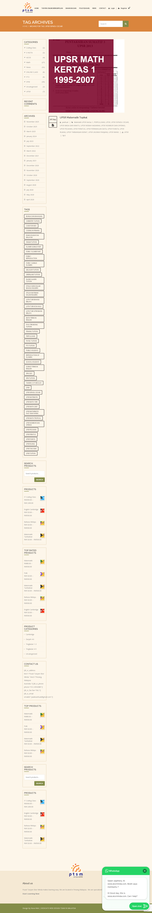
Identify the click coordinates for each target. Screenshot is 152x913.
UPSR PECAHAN (66, 129)
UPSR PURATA (113, 129)
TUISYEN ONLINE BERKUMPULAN (52, 8)
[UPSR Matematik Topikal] (53, 125)
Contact (102, 8)
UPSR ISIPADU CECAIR (120, 122)
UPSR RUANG (30, 444)
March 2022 (31, 151)
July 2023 (29, 141)
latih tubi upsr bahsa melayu (34, 312)
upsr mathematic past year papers (32, 412)
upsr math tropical (33, 418)
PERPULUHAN (99, 122)
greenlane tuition (33, 275)
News (94, 8)
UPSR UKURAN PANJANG (98, 132)
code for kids (31, 226)
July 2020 (29, 190)
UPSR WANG (114, 132)
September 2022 (32, 146)
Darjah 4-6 (30, 639)
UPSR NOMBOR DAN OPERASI (113, 125)
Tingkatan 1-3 (31, 644)
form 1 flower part (33, 252)
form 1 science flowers (31, 264)
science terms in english (32, 368)
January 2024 (31, 136)
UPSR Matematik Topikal (73, 117)
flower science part (33, 247)
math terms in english (31, 319)
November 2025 (32, 122)
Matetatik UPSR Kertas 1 (83, 122)
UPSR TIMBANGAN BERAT (77, 132)
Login (113, 8)
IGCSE (35, 57)
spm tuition (30, 378)
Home (37, 8)
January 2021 (31, 161)
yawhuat (65, 122)
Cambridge (30, 634)
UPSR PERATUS (79, 129)
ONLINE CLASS (35, 72)
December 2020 (32, 165)
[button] (145, 871)
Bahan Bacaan (71, 8)
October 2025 (31, 126)
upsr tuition (31, 453)
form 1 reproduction (31, 257)
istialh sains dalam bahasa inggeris (33, 287)
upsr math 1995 (32, 402)
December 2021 (32, 156)
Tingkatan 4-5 (31, 649)
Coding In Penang (33, 231)
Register (124, 8)
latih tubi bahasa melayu (32, 301)
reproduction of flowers (32, 356)
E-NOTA (35, 53)
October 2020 (31, 175)
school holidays (32, 362)
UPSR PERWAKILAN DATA (96, 129)
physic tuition (31, 341)
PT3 (35, 77)
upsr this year (31, 449)
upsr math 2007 (32, 407)
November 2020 (32, 170)
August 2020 (31, 185)
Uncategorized (35, 87)
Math (35, 62)
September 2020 (32, 180)
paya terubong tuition (32, 326)
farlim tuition (31, 242)
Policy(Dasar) (84, 8)
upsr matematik (32, 397)
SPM (35, 82)
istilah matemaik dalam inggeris (32, 294)
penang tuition (32, 331)
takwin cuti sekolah (33, 383)
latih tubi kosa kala (33, 306)
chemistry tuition (33, 221)
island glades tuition (31, 280)
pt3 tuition (30, 346)
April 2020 (30, 199)
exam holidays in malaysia (32, 236)
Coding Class (35, 48)
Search (39, 480)
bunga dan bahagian (34, 216)
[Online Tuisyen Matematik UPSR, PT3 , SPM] (28, 7)
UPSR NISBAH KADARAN (90, 125)
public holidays (32, 350)
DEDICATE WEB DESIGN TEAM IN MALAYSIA (58, 908)
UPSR (108, 122)
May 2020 (30, 195)
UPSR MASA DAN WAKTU (70, 125)
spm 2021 (29, 373)
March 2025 (31, 131)
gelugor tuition (32, 270)
